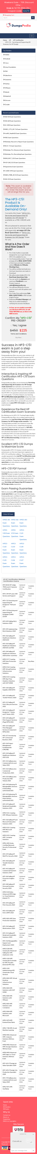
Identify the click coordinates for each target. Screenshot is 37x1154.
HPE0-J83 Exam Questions (23, 523)
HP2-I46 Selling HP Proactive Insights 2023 (9, 878)
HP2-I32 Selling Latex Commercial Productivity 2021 (9, 771)
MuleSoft (8, 96)
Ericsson (7, 100)
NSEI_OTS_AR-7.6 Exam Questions (16, 129)
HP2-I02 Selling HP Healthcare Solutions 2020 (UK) (9, 638)
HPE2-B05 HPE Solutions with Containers (7, 1006)
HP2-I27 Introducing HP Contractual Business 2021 (9, 737)
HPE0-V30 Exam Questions (6, 533)
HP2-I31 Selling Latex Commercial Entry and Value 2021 (10, 763)
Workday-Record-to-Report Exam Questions (19, 142)
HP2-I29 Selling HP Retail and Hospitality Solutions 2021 (9, 806)
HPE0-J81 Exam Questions (6, 523)
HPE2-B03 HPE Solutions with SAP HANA (9, 990)
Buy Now (31, 661)
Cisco (7, 63)
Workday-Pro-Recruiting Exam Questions (18, 154)
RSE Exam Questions (11, 137)
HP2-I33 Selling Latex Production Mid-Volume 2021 (9, 779)
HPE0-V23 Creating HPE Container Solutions (9, 837)
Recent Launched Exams (11, 113)
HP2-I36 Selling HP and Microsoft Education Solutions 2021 (10, 822)
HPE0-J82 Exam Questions (14, 523)
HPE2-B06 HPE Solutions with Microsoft (7, 1013)
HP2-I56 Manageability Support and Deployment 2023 (10, 943)
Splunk (7, 92)
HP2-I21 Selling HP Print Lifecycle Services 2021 (10, 704)
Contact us (6, 1115)
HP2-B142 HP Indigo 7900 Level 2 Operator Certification (10, 587)
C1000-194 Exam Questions (14, 171)
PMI (6, 71)
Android (7, 59)
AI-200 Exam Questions (12, 125)
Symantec (8, 79)
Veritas (7, 84)
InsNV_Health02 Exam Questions (16, 133)
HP (10, 40)
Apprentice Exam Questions (14, 166)
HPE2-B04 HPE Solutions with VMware (7, 998)
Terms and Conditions (19, 334)
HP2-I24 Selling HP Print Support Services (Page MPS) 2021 (10, 720)
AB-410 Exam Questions (13, 117)
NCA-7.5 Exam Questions (13, 146)
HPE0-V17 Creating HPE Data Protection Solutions (9, 661)
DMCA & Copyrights (9, 1121)
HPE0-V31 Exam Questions (14, 533)
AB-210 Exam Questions (13, 179)
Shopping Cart (9, 15)
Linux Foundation (10, 67)
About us (6, 1117)
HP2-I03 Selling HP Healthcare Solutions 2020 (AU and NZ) (9, 646)
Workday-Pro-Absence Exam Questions (18, 150)
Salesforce (8, 75)
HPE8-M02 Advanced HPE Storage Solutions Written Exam (10, 1047)
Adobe (7, 54)
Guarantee (6, 1119)
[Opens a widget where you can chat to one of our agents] (23, 1142)
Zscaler (7, 104)
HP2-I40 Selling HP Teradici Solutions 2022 (9, 863)
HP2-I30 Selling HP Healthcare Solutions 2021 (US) (9, 755)
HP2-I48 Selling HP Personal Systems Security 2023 (9, 886)
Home (5, 40)
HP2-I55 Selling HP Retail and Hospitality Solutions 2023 (9, 935)
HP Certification (18, 40)
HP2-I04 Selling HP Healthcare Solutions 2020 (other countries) (10, 653)
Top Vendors (7, 50)
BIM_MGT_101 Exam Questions (15, 158)
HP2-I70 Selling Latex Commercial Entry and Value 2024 (10, 1080)
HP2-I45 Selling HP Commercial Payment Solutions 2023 (9, 870)
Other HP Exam (8, 514)
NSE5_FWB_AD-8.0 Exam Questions (16, 175)
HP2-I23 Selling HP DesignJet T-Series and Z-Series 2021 (9, 712)
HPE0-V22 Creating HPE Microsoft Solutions (9, 829)
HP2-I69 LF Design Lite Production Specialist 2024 (10, 1072)
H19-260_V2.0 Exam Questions (15, 162)
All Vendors (6, 1107)
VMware (7, 88)
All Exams (6, 1109)
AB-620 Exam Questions (13, 121)
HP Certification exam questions (13, 397)
